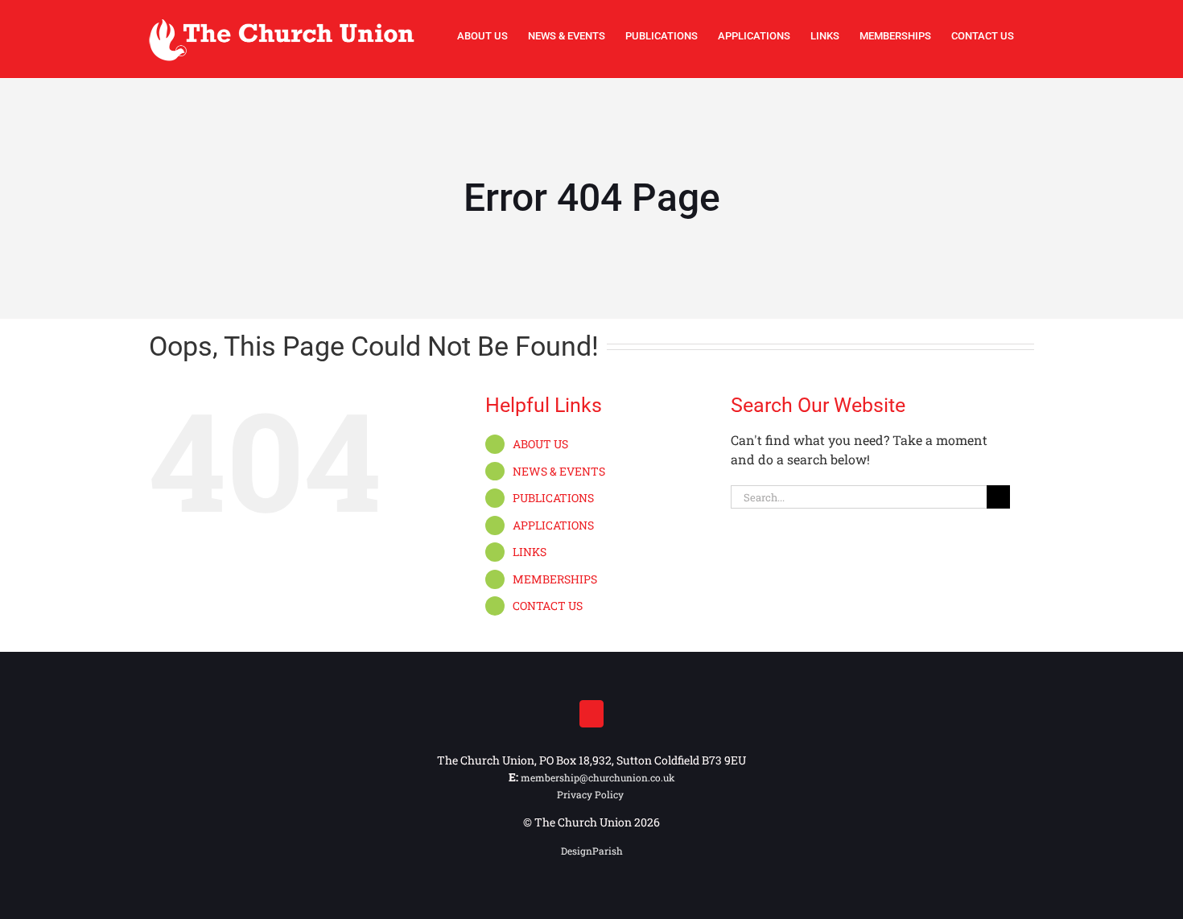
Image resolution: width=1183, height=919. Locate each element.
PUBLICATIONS (553, 497)
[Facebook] (591, 713)
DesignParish (592, 850)
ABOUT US (540, 443)
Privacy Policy (591, 794)
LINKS (529, 551)
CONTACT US (548, 605)
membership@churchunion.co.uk (598, 777)
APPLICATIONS (553, 525)
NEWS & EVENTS (559, 471)
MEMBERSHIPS (555, 579)
